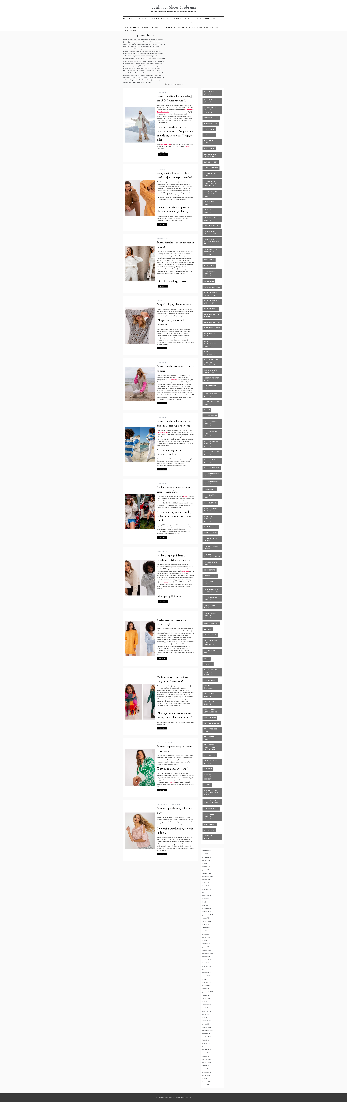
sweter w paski (210, 680)
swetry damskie (144, 39)
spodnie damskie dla (211, 652)
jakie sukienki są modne (211, 335)
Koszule (160, 742)
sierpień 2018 (206, 1062)
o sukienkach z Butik (210, 582)
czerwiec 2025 (206, 889)
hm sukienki (209, 281)
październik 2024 (207, 915)
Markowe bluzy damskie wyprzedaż (210, 433)
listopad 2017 (206, 1082)
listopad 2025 (206, 873)
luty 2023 (205, 979)
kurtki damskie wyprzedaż (210, 395)
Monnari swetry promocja (211, 539)
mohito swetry (210, 532)
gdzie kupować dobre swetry (210, 233)
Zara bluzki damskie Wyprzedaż (209, 816)
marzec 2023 (206, 976)
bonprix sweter (210, 123)
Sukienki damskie (141, 18)
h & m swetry (209, 265)
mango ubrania (210, 415)
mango (207, 410)
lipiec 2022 (205, 1001)
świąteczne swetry (209, 837)
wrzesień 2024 (206, 918)
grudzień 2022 (206, 985)
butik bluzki (209, 129)
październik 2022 (207, 992)
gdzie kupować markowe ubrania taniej (211, 241)
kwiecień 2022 (206, 1011)
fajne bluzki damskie (209, 203)
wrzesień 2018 (206, 1059)
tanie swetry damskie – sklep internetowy (210, 747)
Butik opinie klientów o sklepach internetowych (141, 23)
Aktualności (161, 92)
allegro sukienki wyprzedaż (211, 93)
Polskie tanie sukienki (209, 606)
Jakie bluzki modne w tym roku (212, 302)
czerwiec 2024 (206, 927)
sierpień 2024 (206, 921)
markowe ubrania (211, 468)
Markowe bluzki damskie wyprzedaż (211, 423)
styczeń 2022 (206, 1021)
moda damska (210, 489)
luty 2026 (205, 863)
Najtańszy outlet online (211, 547)
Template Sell (186, 1097)
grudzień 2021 (206, 1024)
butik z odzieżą (210, 162)
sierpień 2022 (206, 998)
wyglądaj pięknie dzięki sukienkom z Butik (212, 792)
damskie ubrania (211, 167)
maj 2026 (205, 854)
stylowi (159, 61)
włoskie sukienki (211, 808)
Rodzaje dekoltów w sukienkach (191, 23)
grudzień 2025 (206, 870)
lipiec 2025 (205, 886)
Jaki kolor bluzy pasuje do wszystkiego (211, 362)
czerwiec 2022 (206, 1005)
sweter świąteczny (209, 687)
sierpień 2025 (206, 882)
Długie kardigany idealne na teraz (174, 304)
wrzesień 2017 (206, 1085)
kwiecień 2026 (206, 857)
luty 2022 (205, 1017)
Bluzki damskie (154, 18)
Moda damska (178, 18)
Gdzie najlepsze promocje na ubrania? (210, 252)
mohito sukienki (211, 527)
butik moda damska (209, 142)
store (206, 658)
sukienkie (208, 664)
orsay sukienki (210, 575)
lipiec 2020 (205, 1056)
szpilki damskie (128, 18)
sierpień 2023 (206, 960)
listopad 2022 (206, 988)
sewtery (207, 629)
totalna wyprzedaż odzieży (208, 777)
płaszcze (147, 56)
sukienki (148, 70)
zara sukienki (209, 824)
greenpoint (209, 260)
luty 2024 (205, 940)
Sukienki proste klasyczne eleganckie (210, 672)
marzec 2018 (206, 1075)
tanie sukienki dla (211, 723)
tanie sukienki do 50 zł (211, 730)
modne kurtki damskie (210, 496)
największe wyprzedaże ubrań (212, 555)
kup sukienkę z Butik (210, 387)
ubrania (125, 73)
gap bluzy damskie (211, 225)
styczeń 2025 (206, 905)
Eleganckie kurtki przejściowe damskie (211, 194)
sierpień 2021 (206, 1037)
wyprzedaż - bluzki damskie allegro (212, 802)
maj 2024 (205, 931)
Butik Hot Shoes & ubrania (173, 7)
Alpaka (136, 49)
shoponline (161, 169)
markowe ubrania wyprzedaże (211, 483)
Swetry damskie (130, 30)
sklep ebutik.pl (210, 635)
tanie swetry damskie (209, 738)
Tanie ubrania (210, 755)
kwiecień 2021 (206, 1049)
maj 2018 (205, 1069)
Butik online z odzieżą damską (210, 155)
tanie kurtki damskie (209, 703)
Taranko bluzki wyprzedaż (210, 762)
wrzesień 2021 (206, 1033)
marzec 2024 (206, 937)
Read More (163, 154)
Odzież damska (197, 27)
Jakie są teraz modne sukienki (210, 353)
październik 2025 (207, 876)
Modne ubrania (196, 18)
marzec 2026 (206, 860)
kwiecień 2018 (206, 1072)
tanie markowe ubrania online (210, 711)
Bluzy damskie (166, 18)
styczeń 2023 (206, 982)
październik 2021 (207, 1030)
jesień (180, 822)
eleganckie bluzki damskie (211, 174)
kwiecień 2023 (206, 972)
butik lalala (209, 135)
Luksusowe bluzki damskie (211, 403)
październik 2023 (207, 953)
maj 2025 (205, 892)
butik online (209, 148)
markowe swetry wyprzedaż (211, 461)
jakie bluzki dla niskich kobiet (210, 294)
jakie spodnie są (210, 308)
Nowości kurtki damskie (210, 563)
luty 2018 (205, 1078)
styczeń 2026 (206, 866)
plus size (143, 70)
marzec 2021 (206, 1053)
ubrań (185, 496)
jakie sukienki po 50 (212, 328)
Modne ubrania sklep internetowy (212, 510)
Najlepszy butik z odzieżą (170, 23)
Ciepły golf (185, 571)
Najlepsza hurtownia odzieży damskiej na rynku (141, 27)
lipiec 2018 (205, 1065)
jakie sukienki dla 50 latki (211, 315)
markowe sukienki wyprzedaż (211, 453)
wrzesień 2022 (206, 995)
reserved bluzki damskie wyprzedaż (211, 615)
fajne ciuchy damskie (209, 211)
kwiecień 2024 (206, 934)
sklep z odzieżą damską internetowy (210, 642)
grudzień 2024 (206, 908)
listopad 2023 (206, 950)
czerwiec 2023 (206, 966)
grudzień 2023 (206, 947)
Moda (188, 27)
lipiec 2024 (205, 924)
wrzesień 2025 (206, 879)
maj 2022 (205, 1008)
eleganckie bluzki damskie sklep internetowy (211, 183)
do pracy (172, 782)
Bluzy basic (214, 27)
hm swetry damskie (212, 287)
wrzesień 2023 (206, 956)
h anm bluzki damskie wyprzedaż (209, 273)
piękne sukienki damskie (210, 598)
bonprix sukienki (211, 118)
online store (209, 570)
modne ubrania (210, 503)
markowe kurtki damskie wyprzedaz (211, 444)
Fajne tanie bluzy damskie (211, 219)
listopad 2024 (206, 911)
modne (149, 44)
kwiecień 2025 (206, 895)
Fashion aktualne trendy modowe (172, 27)
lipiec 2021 (205, 1040)
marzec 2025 (206, 899)
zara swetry (209, 830)
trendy (166, 582)
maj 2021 (205, 1046)
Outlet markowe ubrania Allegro (211, 590)
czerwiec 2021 (206, 1043)
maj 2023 (205, 969)
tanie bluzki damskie (209, 695)
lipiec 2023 (205, 963)
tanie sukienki (210, 717)
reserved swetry (211, 623)
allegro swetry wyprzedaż (210, 101)
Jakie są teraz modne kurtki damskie (210, 344)
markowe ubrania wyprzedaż (211, 475)
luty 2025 (205, 902)
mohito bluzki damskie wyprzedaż (210, 519)
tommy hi (208, 769)
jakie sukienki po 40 (212, 322)
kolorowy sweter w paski (211, 379)
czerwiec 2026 (206, 850)
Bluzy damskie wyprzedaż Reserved (210, 110)
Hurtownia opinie (210, 18)
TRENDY (186, 18)
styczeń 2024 (206, 943)
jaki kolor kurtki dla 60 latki (211, 371)
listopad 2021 (206, 1027)
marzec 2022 (206, 1014)
